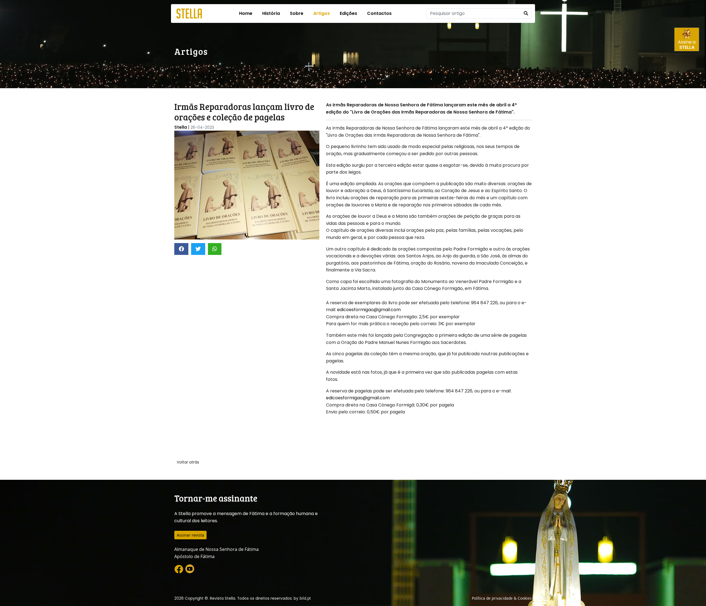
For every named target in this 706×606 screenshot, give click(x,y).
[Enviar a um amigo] (214, 249)
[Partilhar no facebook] (181, 249)
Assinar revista (190, 535)
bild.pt (305, 598)
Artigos (321, 13)
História (271, 13)
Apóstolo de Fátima (194, 556)
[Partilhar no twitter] (198, 249)
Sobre (296, 13)
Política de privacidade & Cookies (502, 598)
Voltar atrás (188, 462)
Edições (348, 13)
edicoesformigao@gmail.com (369, 309)
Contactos (379, 13)
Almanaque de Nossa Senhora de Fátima (216, 549)
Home (245, 13)
